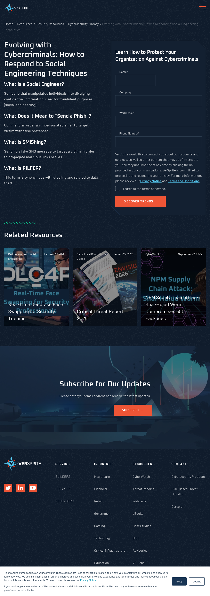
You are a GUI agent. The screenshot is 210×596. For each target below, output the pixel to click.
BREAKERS (63, 489)
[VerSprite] (17, 9)
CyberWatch (141, 476)
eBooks (138, 513)
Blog (136, 538)
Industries (104, 464)
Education (101, 563)
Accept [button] (179, 581)
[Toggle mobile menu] (202, 8)
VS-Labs (139, 563)
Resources (142, 464)
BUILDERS (62, 476)
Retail (98, 501)
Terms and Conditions (184, 181)
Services (63, 464)
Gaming (99, 526)
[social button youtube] (33, 488)
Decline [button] (197, 581)
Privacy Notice (88, 580)
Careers (177, 506)
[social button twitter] (8, 488)
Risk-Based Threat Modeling (184, 491)
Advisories (140, 550)
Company (179, 464)
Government (103, 513)
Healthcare (102, 476)
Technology (102, 538)
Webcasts (140, 501)
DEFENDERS (64, 501)
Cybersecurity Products (188, 476)
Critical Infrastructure (109, 550)
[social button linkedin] (20, 488)
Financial (100, 489)
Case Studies (142, 526)
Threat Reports (143, 489)
